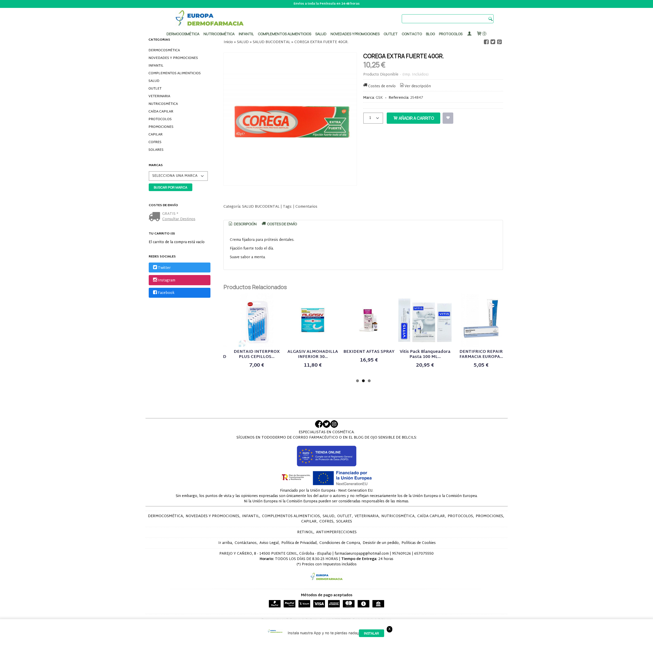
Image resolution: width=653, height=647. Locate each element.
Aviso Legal (269, 543)
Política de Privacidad (299, 543)
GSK (379, 98)
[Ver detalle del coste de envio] (155, 217)
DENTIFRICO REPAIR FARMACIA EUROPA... (481, 354)
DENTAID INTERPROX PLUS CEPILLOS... (257, 354)
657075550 (424, 554)
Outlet (391, 33)
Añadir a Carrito (416, 118)
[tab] (242, 224)
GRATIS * (170, 214)
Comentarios (306, 207)
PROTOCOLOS (450, 33)
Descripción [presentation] (245, 223)
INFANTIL (156, 66)
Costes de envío (382, 86)
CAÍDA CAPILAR (160, 112)
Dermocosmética (183, 33)
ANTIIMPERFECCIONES (336, 532)
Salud (320, 33)
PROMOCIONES (160, 127)
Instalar (371, 633)
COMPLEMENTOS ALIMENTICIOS (174, 73)
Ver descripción (418, 86)
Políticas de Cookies (418, 543)
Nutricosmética (219, 33)
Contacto (412, 33)
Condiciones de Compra (339, 543)
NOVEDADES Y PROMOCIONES (173, 58)
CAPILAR (155, 135)
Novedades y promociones (355, 33)
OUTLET (154, 89)
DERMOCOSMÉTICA (164, 50)
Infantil (246, 33)
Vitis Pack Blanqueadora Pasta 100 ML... (425, 354)
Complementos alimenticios (284, 33)
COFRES (154, 142)
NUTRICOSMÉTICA (163, 104)
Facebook (166, 293)
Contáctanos (246, 543)
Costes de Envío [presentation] (281, 223)
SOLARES (156, 150)
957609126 (401, 554)
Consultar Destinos (178, 219)
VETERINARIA (159, 96)
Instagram (166, 280)
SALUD (153, 81)
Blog (430, 33)
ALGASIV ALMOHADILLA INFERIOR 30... (312, 354)
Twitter (164, 268)
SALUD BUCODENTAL (261, 207)
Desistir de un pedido (381, 543)
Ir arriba (225, 543)
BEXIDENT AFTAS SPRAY (368, 352)
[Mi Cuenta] (469, 34)
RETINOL (305, 532)
